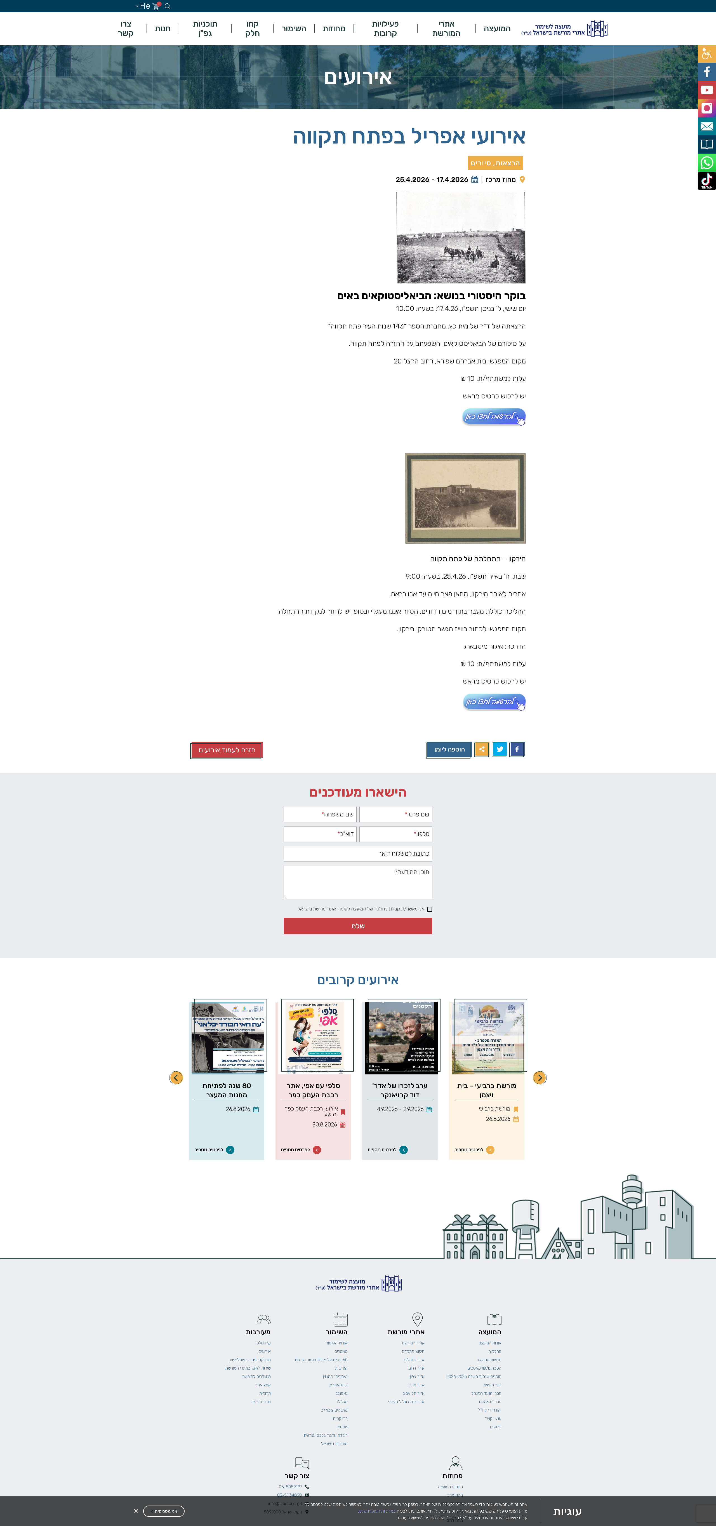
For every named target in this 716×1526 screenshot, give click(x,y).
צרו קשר (126, 28)
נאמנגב (341, 1393)
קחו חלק (252, 28)
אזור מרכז (416, 1385)
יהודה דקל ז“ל (489, 1410)
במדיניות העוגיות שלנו (377, 1511)
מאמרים (341, 1351)
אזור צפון (417, 1376)
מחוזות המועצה (450, 1486)
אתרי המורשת (446, 28)
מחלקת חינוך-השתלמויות (250, 1359)
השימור (294, 28)
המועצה (497, 28)
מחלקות (494, 1351)
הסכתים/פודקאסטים (484, 1368)
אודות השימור (337, 1343)
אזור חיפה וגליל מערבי (406, 1401)
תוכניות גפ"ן (205, 28)
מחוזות (334, 28)
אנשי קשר (493, 1418)
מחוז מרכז (501, 179)
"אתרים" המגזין (335, 1376)
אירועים (265, 1351)
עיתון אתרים (338, 1385)
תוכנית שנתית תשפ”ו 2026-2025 (473, 1376)
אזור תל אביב (413, 1393)
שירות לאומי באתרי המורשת (248, 1368)
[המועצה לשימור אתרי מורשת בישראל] (564, 28)
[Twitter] (499, 749)
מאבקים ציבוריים (334, 1410)
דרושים (495, 1426)
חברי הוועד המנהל (486, 1393)
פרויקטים (340, 1418)
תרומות (265, 1393)
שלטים (342, 1426)
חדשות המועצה (489, 1359)
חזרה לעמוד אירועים (227, 750)
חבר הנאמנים (490, 1401)
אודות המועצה (490, 1343)
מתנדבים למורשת (256, 1376)
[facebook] (709, 63)
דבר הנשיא (492, 1385)
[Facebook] (517, 749)
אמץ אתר (263, 1385)
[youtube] (709, 76)
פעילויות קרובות (385, 28)
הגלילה (342, 1401)
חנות (163, 28)
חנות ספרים (261, 1401)
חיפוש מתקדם (413, 1351)
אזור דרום (416, 1368)
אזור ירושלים (414, 1359)
